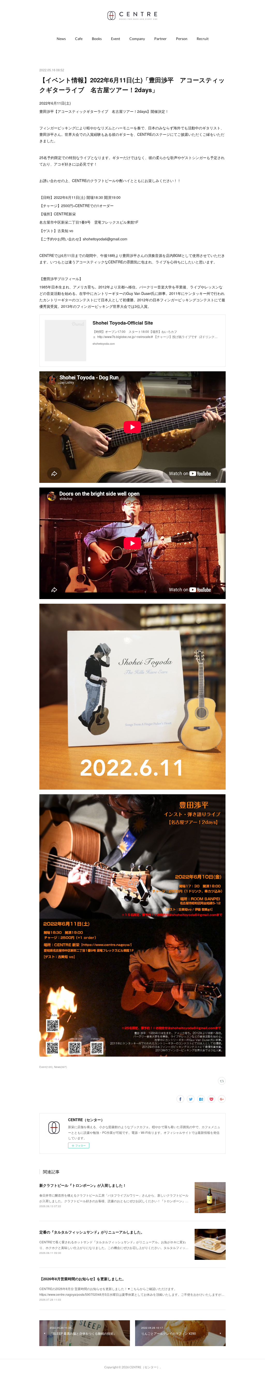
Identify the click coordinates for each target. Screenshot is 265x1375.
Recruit (203, 38)
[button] (61, 38)
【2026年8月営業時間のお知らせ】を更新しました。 (82, 1278)
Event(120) (46, 1067)
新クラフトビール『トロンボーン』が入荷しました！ (82, 1185)
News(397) (60, 1067)
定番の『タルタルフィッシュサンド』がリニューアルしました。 (91, 1232)
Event (115, 38)
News (61, 38)
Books (97, 38)
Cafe (79, 38)
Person (181, 38)
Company (137, 38)
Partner (160, 38)
